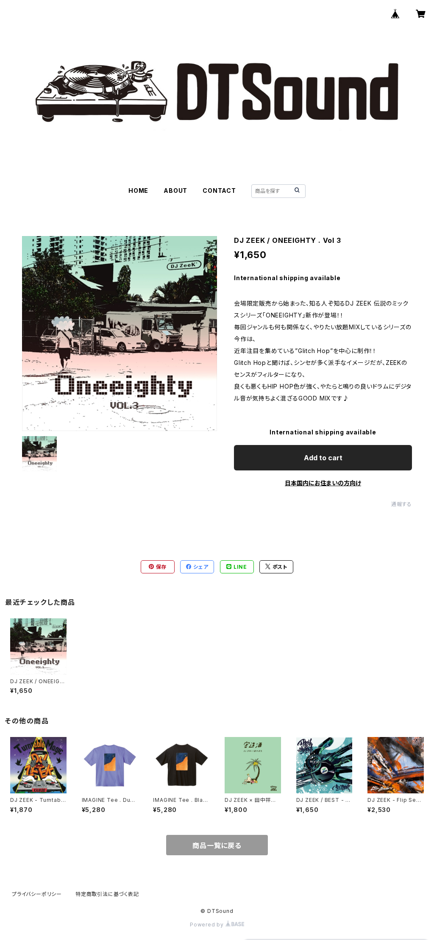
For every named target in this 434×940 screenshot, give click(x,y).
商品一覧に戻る (217, 845)
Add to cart (323, 457)
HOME (138, 190)
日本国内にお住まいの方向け (323, 483)
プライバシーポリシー (37, 894)
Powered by (207, 924)
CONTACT (219, 190)
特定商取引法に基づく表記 (107, 894)
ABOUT (175, 190)
